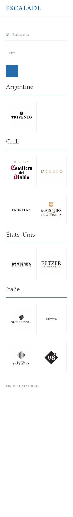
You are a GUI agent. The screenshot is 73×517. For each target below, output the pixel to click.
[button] (23, 8)
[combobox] (36, 53)
